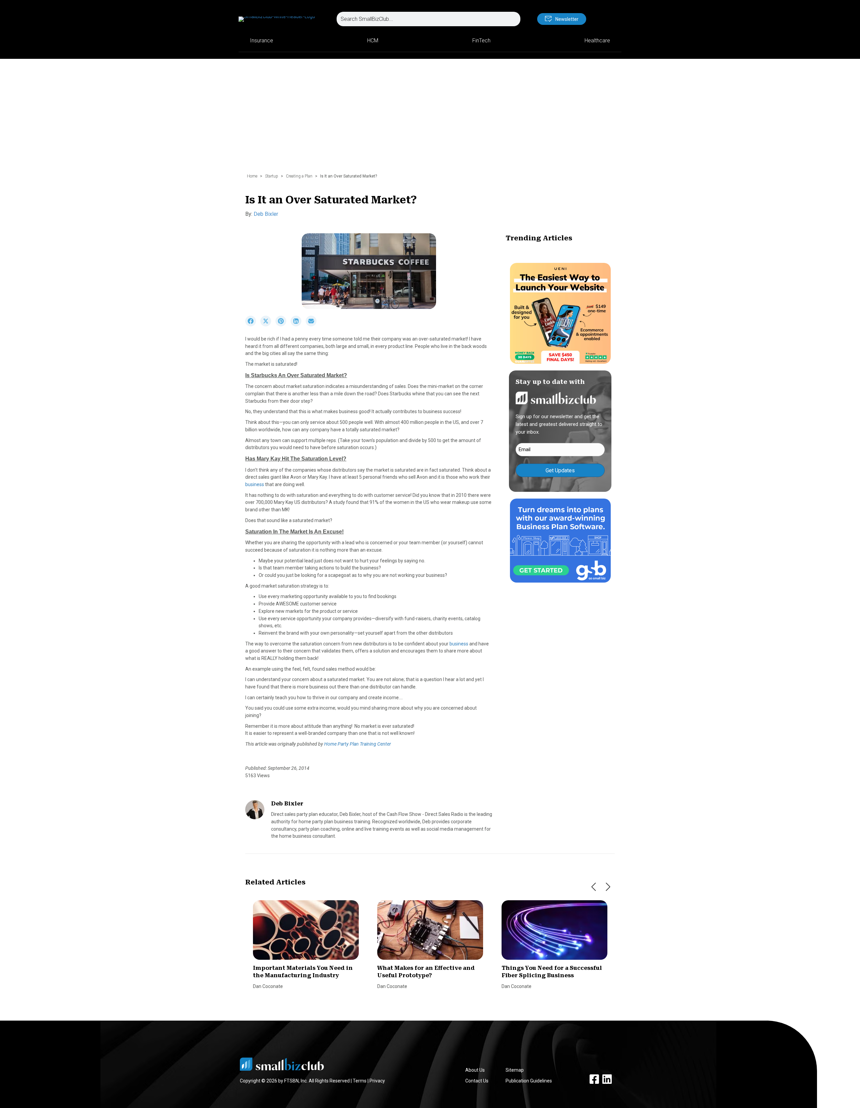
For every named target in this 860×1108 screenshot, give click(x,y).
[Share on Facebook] (252, 324)
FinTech (481, 40)
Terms (360, 1080)
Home (252, 176)
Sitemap (515, 1070)
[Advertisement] (430, 119)
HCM (372, 40)
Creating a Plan (299, 176)
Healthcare (597, 40)
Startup (271, 176)
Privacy (377, 1080)
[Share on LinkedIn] (298, 324)
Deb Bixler (266, 214)
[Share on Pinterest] (283, 324)
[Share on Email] (313, 324)
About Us (475, 1070)
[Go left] (593, 887)
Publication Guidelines (529, 1080)
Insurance (261, 40)
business (254, 484)
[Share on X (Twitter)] (267, 324)
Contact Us (476, 1080)
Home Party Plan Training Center (357, 744)
